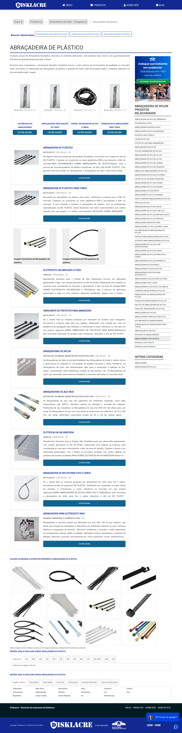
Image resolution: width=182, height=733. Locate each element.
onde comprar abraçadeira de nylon (152, 199)
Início (69, 5)
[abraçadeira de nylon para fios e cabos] (26, 488)
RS (68, 659)
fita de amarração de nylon (148, 151)
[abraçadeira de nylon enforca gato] (102, 578)
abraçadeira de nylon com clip (150, 211)
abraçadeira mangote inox (147, 222)
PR (54, 659)
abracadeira (141, 363)
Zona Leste (73, 682)
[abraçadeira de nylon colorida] (28, 578)
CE (88, 659)
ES (41, 659)
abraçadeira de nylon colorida (150, 175)
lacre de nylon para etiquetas (149, 179)
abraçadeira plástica (145, 331)
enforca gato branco (145, 347)
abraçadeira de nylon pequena (149, 167)
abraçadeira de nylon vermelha (150, 261)
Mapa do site (164, 707)
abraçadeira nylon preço (147, 265)
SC (61, 659)
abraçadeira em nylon (145, 147)
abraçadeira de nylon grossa (149, 219)
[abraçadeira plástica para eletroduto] (102, 632)
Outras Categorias (149, 357)
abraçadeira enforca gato (147, 127)
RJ (26, 659)
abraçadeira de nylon (145, 313)
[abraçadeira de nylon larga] (65, 632)
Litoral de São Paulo (109, 682)
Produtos (100, 5)
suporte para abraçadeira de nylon (152, 241)
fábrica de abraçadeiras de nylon (151, 171)
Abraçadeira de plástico (147, 339)
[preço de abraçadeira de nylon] (65, 605)
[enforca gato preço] (28, 605)
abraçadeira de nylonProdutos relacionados (151, 109)
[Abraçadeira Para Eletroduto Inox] (26, 529)
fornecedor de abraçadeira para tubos (150, 325)
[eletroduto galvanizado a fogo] (26, 286)
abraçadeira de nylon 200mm (149, 183)
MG (33, 659)
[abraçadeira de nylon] (139, 578)
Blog (161, 5)
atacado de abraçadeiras (147, 335)
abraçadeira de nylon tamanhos (150, 119)
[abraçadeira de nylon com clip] (28, 632)
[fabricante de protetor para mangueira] (26, 326)
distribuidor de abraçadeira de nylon (150, 231)
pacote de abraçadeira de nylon (150, 305)
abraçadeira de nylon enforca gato (152, 215)
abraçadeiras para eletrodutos (150, 317)
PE (75, 659)
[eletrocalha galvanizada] (26, 448)
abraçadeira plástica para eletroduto (147, 273)
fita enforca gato (143, 123)
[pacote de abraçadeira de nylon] (139, 605)
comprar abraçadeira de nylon (150, 291)
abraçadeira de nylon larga (148, 251)
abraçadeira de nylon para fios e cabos (150, 255)
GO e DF (97, 659)
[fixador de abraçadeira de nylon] (65, 578)
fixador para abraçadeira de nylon (85, 34)
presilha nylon (142, 203)
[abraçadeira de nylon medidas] (139, 632)
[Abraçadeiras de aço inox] (26, 407)
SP (47, 659)
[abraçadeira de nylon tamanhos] (102, 605)
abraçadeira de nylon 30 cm (148, 159)
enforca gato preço (144, 135)
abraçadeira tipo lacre (146, 283)
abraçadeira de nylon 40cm (148, 207)
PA (113, 659)
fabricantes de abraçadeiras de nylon (52, 34)
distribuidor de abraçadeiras (149, 321)
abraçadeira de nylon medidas (149, 131)
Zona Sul (60, 682)
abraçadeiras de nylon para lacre (151, 226)
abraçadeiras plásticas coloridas (117, 34)
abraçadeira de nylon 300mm (149, 163)
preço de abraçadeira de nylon (150, 309)
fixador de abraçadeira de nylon (150, 301)
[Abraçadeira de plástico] (35, 243)
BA (81, 659)
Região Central (19, 682)
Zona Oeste (47, 682)
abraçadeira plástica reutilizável (151, 279)
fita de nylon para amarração (149, 143)
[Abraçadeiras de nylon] (26, 367)
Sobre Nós (132, 5)
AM (106, 659)
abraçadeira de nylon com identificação (147, 245)
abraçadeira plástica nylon (148, 269)
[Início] (31, 4)
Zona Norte (34, 682)
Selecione (17, 659)
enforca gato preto (144, 343)
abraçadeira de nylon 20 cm (148, 155)
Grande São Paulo (89, 682)
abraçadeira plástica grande (149, 195)
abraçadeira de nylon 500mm (149, 187)
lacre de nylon (142, 139)
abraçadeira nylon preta (147, 191)
